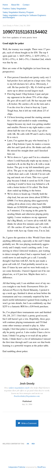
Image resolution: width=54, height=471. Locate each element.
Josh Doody (7, 26)
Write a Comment (28, 423)
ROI (33, 444)
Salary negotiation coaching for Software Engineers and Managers (24, 16)
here (35, 37)
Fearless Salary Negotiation (14, 8)
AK (28, 444)
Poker (16, 26)
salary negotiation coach (19, 387)
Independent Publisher (16, 467)
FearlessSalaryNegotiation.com (27, 396)
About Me (15, 5)
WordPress (41, 467)
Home (5, 5)
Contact (26, 5)
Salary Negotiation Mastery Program (18, 12)
